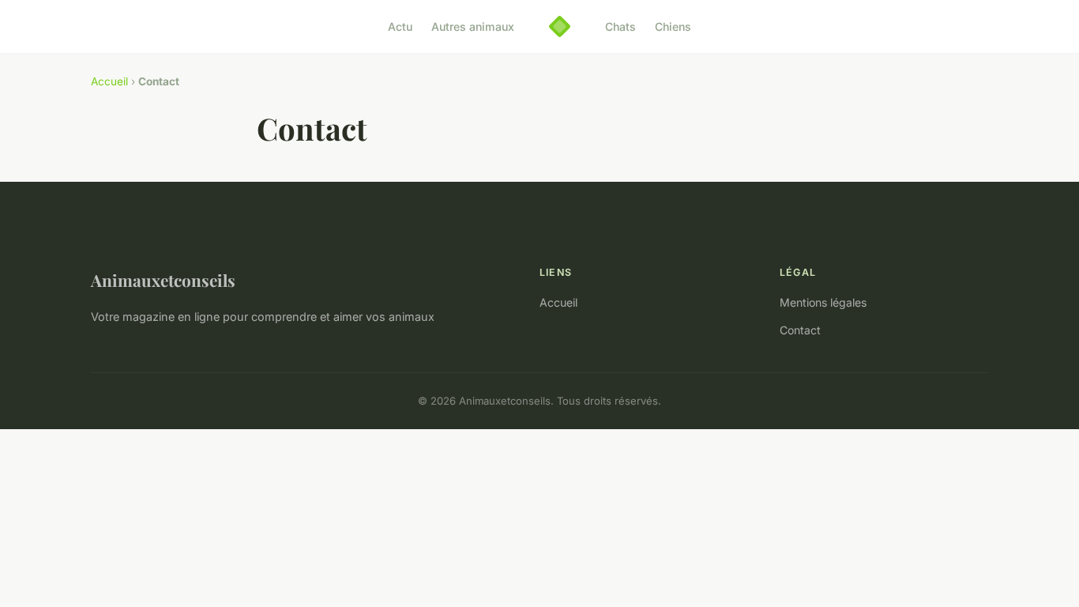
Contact (800, 330)
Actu (400, 26)
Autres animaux (472, 26)
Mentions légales (823, 302)
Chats (620, 26)
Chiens (673, 26)
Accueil (109, 81)
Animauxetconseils (163, 280)
